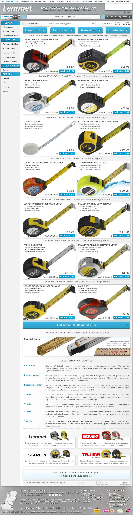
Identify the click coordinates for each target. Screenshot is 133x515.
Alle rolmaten (8, 27)
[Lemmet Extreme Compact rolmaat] (49, 302)
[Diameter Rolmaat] (49, 138)
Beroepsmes (36, 1)
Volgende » (125, 483)
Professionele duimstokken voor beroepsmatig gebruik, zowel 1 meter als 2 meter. (118, 343)
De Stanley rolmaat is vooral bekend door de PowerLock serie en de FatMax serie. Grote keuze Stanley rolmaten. (49, 462)
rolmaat (32, 30)
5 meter (37, 35)
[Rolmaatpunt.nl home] (11, 17)
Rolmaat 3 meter (9, 48)
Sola (4, 83)
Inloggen (127, 13)
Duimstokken (11, 66)
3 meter (29, 35)
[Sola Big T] (103, 302)
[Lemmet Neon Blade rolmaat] (103, 55)
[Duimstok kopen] (76, 356)
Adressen (86, 502)
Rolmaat (71, 1)
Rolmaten (9, 40)
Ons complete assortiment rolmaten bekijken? (76, 474)
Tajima (5, 91)
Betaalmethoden (115, 495)
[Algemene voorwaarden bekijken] (56, 512)
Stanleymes (109, 1)
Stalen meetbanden (10, 35)
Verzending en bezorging (119, 497)
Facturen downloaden (92, 500)
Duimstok (6, 70)
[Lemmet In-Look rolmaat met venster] (49, 179)
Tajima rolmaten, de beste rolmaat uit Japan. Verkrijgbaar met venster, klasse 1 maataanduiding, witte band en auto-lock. (104, 462)
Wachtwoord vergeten (92, 495)
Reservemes (60, 1)
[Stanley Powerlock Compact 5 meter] (103, 261)
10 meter (54, 35)
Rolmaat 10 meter (9, 62)
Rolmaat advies (9, 31)
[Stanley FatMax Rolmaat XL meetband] (103, 138)
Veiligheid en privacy (117, 502)
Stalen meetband (110, 35)
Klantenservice (105, 23)
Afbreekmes (24, 1)
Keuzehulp (34, 23)
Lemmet (6, 78)
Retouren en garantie (117, 504)
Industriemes (48, 1)
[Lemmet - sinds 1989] (17, 8)
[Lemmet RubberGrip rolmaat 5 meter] (49, 220)
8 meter (45, 35)
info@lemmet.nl (115, 506)
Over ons (112, 493)
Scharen (80, 1)
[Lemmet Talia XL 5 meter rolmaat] (49, 55)
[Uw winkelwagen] (118, 6)
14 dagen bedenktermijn (119, 500)
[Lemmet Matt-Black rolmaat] (103, 97)
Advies (61, 35)
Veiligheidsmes (122, 1)
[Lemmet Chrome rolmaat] (49, 97)
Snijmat (88, 1)
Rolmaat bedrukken (10, 44)
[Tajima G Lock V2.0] (49, 261)
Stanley (6, 87)
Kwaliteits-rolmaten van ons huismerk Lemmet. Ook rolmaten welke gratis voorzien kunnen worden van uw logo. (49, 444)
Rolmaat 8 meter (9, 57)
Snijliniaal (98, 1)
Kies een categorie (63, 16)
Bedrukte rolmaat (33, 385)
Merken (7, 74)
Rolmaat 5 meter (9, 53)
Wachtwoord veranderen (93, 497)
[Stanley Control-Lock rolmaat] (103, 220)
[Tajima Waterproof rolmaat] (103, 179)
